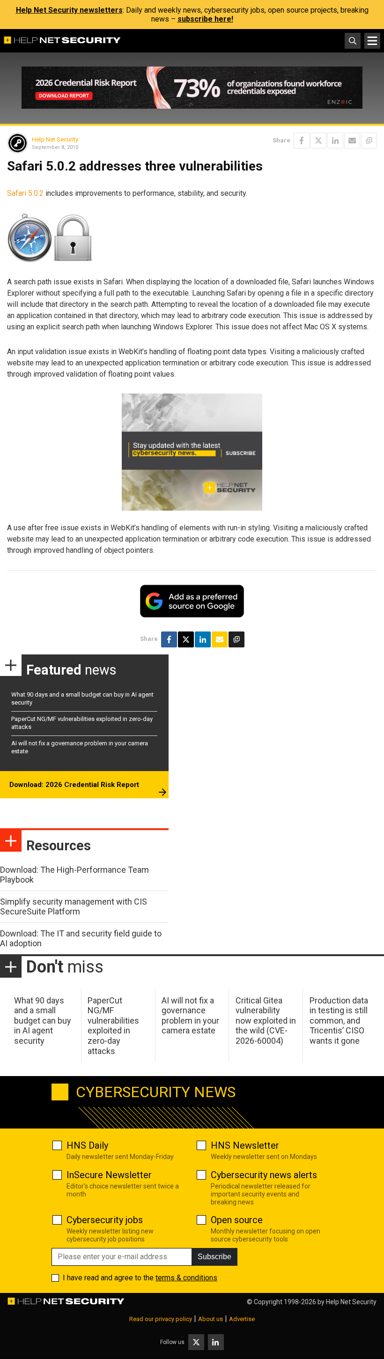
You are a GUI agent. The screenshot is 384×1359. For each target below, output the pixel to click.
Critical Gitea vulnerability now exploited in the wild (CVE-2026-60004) (266, 1020)
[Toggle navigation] (372, 41)
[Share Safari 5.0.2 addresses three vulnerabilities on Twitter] (318, 141)
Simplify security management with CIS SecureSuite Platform (73, 907)
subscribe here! (205, 19)
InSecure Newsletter (109, 1175)
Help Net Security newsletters (69, 10)
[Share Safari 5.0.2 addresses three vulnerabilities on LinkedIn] (335, 141)
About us (210, 1318)
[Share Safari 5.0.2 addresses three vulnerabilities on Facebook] (302, 141)
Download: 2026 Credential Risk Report (74, 784)
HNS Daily (87, 1145)
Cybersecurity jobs (104, 1219)
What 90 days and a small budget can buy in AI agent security (42, 1020)
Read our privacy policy (160, 1318)
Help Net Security (55, 139)
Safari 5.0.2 (25, 193)
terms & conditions (186, 1277)
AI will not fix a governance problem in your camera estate (190, 1015)
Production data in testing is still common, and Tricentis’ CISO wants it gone (339, 1020)
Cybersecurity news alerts (264, 1175)
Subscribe (214, 1257)
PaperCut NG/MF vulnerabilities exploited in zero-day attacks (113, 1025)
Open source (237, 1219)
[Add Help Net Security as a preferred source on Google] (369, 141)
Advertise (242, 1318)
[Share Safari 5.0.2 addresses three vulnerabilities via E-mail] (352, 141)
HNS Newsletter (245, 1145)
